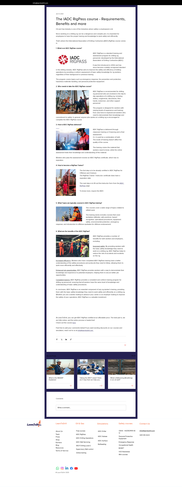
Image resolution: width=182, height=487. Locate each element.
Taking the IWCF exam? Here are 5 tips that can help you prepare (90, 379)
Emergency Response (126, 442)
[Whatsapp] (57, 468)
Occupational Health (126, 445)
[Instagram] (62, 468)
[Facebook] (71, 468)
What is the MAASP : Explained (56, 379)
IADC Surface (103, 441)
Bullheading (102, 444)
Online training (81, 453)
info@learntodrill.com (40, 3)
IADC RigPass (81, 434)
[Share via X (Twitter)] (61, 339)
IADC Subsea (102, 436)
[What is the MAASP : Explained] (60, 367)
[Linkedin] (67, 468)
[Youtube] (76, 468)
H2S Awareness (124, 452)
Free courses (80, 431)
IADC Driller (102, 431)
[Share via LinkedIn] (66, 339)
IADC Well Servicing (83, 442)
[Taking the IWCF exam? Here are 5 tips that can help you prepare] (91, 367)
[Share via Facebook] (57, 339)
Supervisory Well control (84, 449)
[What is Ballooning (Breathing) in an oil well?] (121, 367)
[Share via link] (71, 339)
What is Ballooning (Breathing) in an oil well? (121, 379)
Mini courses (123, 454)
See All (133, 355)
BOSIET (121, 448)
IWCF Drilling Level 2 (83, 446)
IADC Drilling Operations (84, 438)
